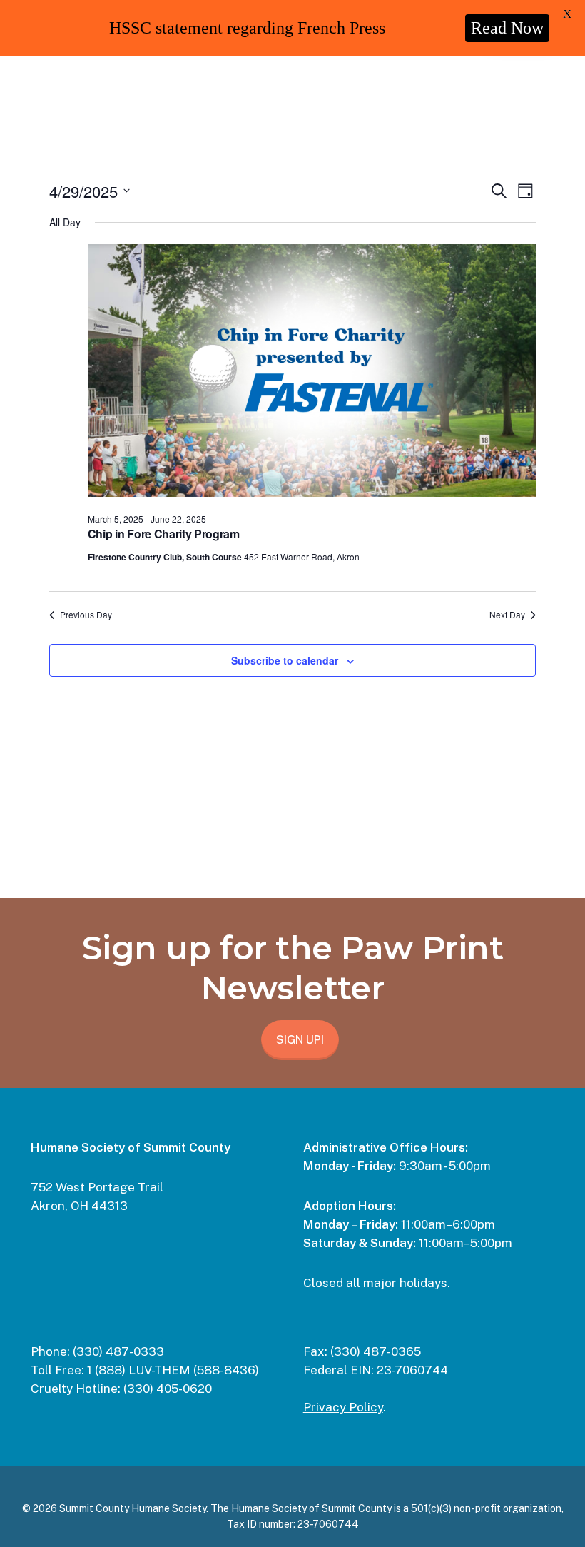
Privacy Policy (343, 1407)
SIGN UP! (300, 1040)
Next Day (507, 614)
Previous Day (86, 614)
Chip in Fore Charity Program (164, 533)
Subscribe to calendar (284, 660)
